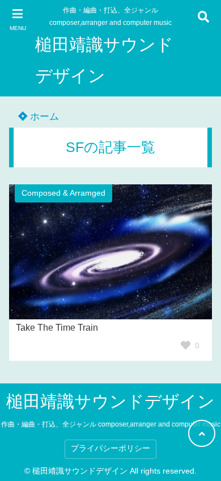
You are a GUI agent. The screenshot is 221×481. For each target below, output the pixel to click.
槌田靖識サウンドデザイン (104, 60)
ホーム (43, 116)
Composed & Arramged (63, 193)
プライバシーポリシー (110, 448)
